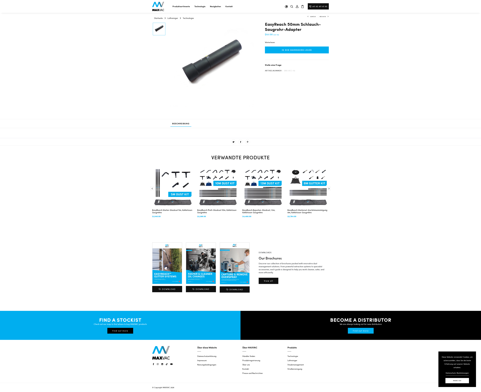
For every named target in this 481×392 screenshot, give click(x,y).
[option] (159, 29)
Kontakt (229, 6)
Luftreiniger (172, 18)
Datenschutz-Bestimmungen (457, 373)
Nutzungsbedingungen (206, 364)
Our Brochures (270, 258)
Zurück (313, 16)
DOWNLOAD (169, 289)
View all (268, 280)
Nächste (323, 16)
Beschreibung (180, 123)
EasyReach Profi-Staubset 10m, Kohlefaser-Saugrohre (217, 211)
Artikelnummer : (274, 70)
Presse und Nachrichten (252, 373)
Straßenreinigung (294, 369)
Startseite (158, 18)
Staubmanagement (295, 364)
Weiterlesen (270, 42)
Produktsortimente (181, 6)
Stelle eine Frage (273, 65)
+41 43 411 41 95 (319, 6)
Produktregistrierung (251, 360)
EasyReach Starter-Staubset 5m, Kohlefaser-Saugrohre (172, 211)
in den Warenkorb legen (297, 50)
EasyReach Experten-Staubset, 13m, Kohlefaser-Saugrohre (258, 211)
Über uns (246, 364)
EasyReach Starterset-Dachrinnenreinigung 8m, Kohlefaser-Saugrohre (307, 211)
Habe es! (457, 380)
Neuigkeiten (215, 6)
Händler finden (248, 356)
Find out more (120, 330)
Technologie (199, 6)
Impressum (202, 360)
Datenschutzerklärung (206, 356)
